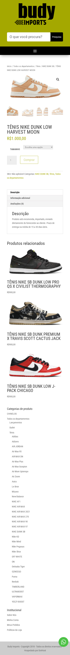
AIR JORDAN (17, 446)
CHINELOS (12, 413)
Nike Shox (16, 551)
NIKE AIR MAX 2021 (21, 511)
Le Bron (15, 486)
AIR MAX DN (17, 456)
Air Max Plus (17, 461)
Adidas (15, 436)
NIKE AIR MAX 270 (20, 516)
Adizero (15, 441)
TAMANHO (15, 149)
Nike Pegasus (18, 546)
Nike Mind (16, 541)
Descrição (15, 192)
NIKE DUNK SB (48, 66)
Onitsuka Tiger (18, 566)
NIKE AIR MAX (18, 506)
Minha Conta (13, 620)
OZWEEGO (16, 571)
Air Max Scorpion (19, 466)
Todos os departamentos (23, 66)
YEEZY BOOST (18, 601)
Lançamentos (15, 422)
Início (9, 66)
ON (13, 561)
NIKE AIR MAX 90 (20, 521)
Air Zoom (16, 476)
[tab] (35, 192)
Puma (14, 576)
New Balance (18, 496)
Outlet (12, 427)
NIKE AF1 (16, 501)
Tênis (38, 66)
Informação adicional (20, 198)
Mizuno (15, 491)
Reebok (15, 581)
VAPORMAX (17, 596)
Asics (14, 481)
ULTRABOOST (18, 591)
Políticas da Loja (14, 630)
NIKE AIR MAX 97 (20, 526)
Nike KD (15, 536)
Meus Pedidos (13, 625)
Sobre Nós (11, 615)
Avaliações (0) (17, 203)
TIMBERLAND (18, 586)
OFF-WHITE (17, 556)
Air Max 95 (16, 451)
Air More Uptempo (20, 471)
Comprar (29, 160)
